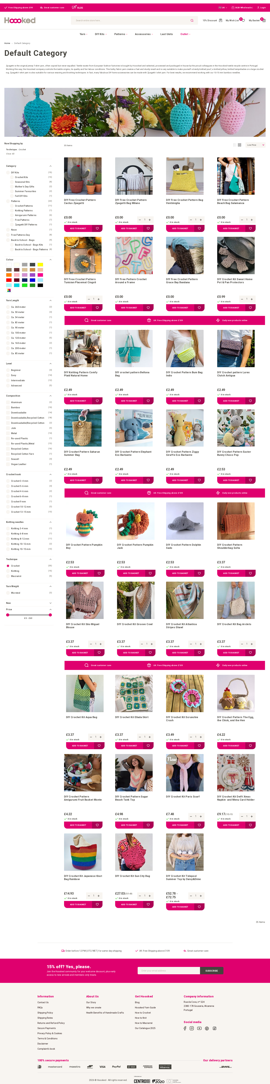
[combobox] (134, 20)
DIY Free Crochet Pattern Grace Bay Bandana (182, 281)
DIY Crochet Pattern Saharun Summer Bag (82, 453)
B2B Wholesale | (244, 7)
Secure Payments (47, 1028)
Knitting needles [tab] (15, 522)
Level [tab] (9, 363)
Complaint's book (46, 1049)
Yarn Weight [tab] (12, 586)
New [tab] (8, 603)
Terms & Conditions (48, 1038)
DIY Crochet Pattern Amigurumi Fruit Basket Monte (83, 798)
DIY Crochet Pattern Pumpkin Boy (84, 546)
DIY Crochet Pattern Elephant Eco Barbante (133, 453)
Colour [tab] (10, 259)
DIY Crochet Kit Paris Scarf (183, 796)
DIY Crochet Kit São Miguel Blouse (82, 626)
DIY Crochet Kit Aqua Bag (81, 717)
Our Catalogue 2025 (145, 1028)
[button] (223, 7)
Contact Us (43, 1002)
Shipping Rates (45, 1018)
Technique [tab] (12, 559)
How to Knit (141, 1018)
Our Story (91, 1002)
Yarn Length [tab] (12, 300)
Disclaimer (43, 1043)
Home (7, 43)
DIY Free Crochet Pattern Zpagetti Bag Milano (131, 202)
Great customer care (101, 320)
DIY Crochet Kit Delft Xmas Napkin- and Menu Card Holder (236, 798)
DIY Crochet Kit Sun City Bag (132, 876)
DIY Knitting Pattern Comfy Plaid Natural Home (80, 374)
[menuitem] (83, 34)
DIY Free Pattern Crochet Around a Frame (131, 281)
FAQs (40, 1007)
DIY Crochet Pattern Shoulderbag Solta (229, 546)
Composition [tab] (13, 396)
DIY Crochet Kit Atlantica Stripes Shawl (181, 626)
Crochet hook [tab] (13, 474)
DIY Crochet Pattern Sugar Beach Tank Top (131, 798)
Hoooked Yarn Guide (145, 1007)
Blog (137, 1002)
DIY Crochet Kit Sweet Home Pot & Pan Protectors (234, 281)
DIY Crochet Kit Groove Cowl (135, 624)
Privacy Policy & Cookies (50, 1033)
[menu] (135, 34)
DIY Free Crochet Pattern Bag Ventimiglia (184, 202)
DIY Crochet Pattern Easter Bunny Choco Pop (234, 453)
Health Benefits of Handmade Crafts (105, 1012)
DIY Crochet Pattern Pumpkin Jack (135, 546)
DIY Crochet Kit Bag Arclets (234, 624)
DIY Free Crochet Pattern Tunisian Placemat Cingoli (80, 281)
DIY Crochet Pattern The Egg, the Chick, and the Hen (235, 719)
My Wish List (234, 20)
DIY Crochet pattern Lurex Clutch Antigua (233, 374)
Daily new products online (235, 320)
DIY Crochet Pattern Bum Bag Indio (184, 374)
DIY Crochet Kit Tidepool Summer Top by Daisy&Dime (183, 878)
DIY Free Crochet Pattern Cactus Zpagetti (80, 202)
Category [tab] (11, 166)
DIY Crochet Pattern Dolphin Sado (183, 546)
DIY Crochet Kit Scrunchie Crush (182, 719)
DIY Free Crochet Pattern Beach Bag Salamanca (233, 202)
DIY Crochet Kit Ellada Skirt (132, 717)
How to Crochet (143, 1012)
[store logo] (36, 20)
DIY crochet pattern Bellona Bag (132, 374)
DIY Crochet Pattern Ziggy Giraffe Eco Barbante (182, 453)
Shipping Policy (45, 1012)
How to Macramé (143, 1023)
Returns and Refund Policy (51, 1023)
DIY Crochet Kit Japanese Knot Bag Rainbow (83, 878)
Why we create (93, 1007)
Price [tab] (9, 609)
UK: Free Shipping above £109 (168, 320)
